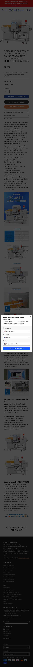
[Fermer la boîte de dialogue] (31, 317)
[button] (16, 331)
